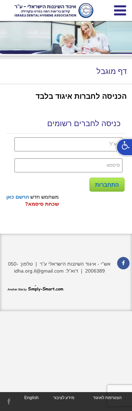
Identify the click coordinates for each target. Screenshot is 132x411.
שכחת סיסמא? (42, 204)
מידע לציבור (63, 397)
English (31, 397)
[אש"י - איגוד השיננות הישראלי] (66, 10)
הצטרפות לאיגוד (107, 397)
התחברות (107, 185)
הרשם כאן (17, 197)
